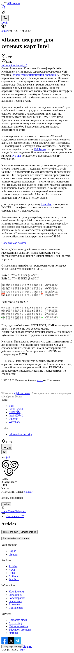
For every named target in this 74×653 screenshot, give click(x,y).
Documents (15, 601)
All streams (13, 3)
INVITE (16, 155)
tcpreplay (46, 204)
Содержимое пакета (13, 242)
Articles (13, 566)
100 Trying (40, 149)
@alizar (28, 491)
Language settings (12, 646)
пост (40, 380)
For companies (17, 597)
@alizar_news (22, 393)
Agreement (15, 604)
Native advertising (19, 626)
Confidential (16, 607)
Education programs (20, 629)
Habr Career (8, 511)
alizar (4, 30)
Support (27, 646)
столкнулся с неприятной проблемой (35, 74)
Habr (21, 649)
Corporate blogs (18, 619)
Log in (12, 550)
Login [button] (4, 22)
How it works (16, 591)
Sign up (13, 554)
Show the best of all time (16, 538)
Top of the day (10, 532)
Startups (13, 632)
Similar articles (28, 532)
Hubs (12, 572)
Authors (13, 576)
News (12, 569)
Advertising (15, 623)
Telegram (20, 511)
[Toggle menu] (2, 4)
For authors (15, 594)
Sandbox (14, 579)
